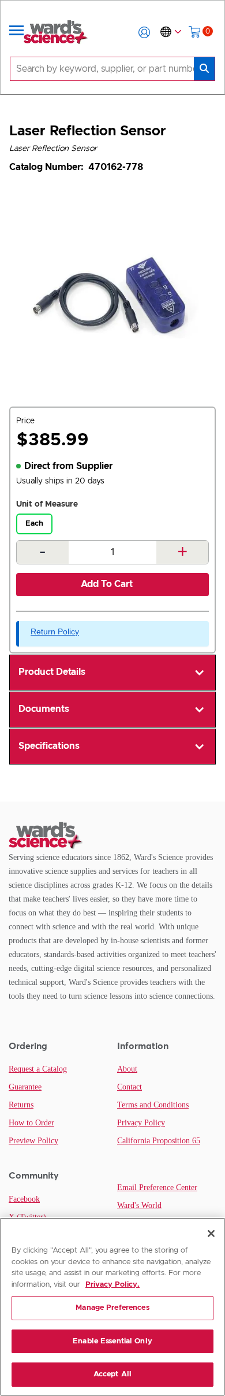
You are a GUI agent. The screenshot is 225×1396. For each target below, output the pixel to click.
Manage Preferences (112, 1308)
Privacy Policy (141, 1122)
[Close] (211, 1233)
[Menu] (17, 32)
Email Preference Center (157, 1187)
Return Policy (55, 631)
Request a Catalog (38, 1069)
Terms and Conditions (153, 1104)
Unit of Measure (47, 504)
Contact (129, 1087)
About (127, 1069)
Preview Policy (33, 1140)
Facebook (24, 1199)
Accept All (112, 1374)
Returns (21, 1104)
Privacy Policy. (112, 1284)
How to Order (31, 1122)
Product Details (51, 672)
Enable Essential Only (112, 1341)
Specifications (49, 746)
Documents (43, 709)
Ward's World (139, 1205)
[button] (144, 32)
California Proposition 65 (158, 1140)
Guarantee (25, 1087)
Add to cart (107, 584)
